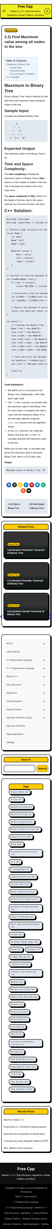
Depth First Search (25, 899)
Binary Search (22, 822)
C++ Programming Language (19, 1207)
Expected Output (17, 71)
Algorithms (20, 792)
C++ (15, 862)
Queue (17, 1004)
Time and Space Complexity (22, 74)
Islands (34, 949)
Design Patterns (12, 1219)
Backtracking (21, 807)
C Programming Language (26, 1202)
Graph (16, 934)
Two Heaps (19, 1082)
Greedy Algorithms (25, 942)
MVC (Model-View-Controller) (18, 1148)
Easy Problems (22, 917)
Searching (19, 1019)
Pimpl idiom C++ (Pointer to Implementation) (25, 1127)
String (17, 1052)
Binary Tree (11, 30)
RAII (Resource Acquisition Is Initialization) (24, 1134)
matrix (17, 982)
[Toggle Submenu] (43, 644)
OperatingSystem (31, 1224)
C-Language (20, 869)
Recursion (19, 1012)
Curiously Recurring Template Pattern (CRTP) (26, 1141)
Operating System (24, 997)
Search (26, 759)
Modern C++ (41, 1207)
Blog (16, 844)
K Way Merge (21, 957)
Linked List (20, 964)
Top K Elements (22, 1059)
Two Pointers (22, 1089)
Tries (16, 1074)
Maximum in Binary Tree (18, 64)
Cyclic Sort (20, 884)
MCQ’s (18, 1196)
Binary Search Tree (25, 829)
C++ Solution (13, 77)
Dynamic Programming (25, 908)
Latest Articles (30, 1196)
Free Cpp (25, 6)
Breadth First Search (24, 853)
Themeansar (26, 1192)
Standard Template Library (22, 1043)
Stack (16, 1034)
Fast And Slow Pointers (25, 925)
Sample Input (16, 68)
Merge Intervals (23, 989)
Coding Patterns (23, 877)
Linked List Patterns (24, 973)
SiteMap (45, 1224)
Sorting (17, 1027)
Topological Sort (23, 1067)
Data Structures (23, 892)
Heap (16, 949)
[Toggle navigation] (4, 11)
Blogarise (39, 1188)
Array (16, 799)
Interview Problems (12, 1224)
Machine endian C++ (14, 1120)
